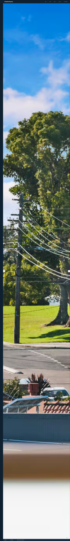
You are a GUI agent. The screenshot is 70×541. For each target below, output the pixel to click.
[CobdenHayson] (8, 1)
